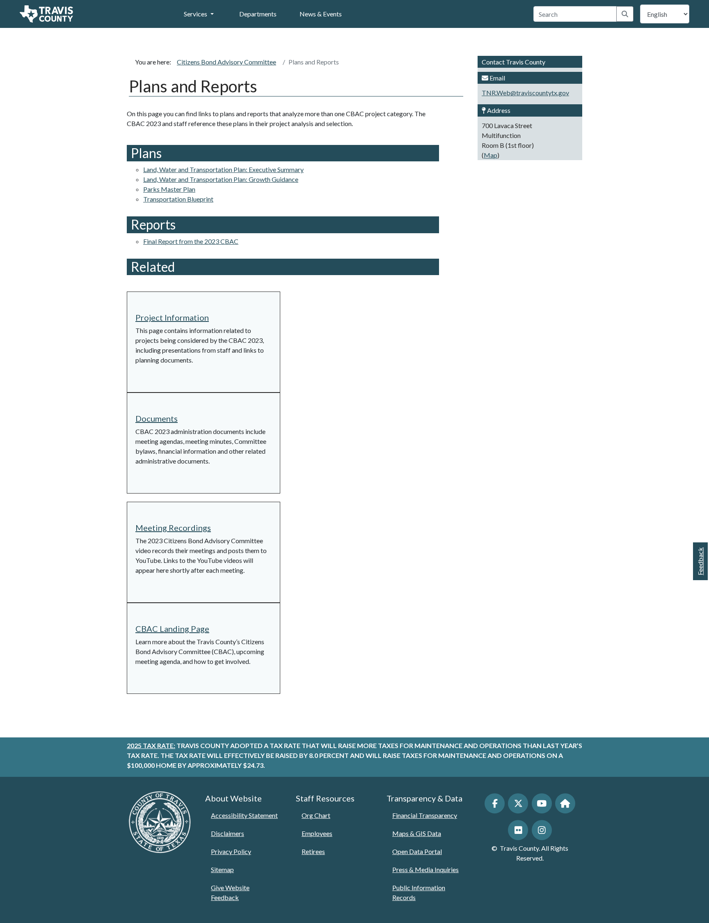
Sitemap (222, 869)
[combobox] (575, 14)
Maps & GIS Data (416, 833)
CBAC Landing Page (172, 629)
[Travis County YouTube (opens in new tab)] (542, 803)
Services (195, 14)
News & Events (321, 14)
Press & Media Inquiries (425, 869)
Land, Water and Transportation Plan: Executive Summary (223, 169)
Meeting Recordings (173, 528)
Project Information (172, 317)
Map (490, 155)
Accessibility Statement (244, 815)
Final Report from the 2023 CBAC (190, 241)
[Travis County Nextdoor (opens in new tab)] (565, 803)
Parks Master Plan (169, 189)
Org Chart (316, 815)
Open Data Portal (417, 851)
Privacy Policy (231, 851)
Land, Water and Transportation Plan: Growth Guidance (220, 179)
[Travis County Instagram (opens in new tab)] (542, 830)
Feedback (700, 561)
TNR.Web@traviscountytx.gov (525, 92)
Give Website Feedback (230, 892)
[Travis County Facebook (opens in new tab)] (495, 803)
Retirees (313, 851)
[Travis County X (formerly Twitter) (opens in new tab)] (518, 803)
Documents (156, 418)
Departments (258, 14)
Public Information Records (418, 892)
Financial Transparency (424, 815)
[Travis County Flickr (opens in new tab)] (518, 830)
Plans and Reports (313, 62)
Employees (317, 833)
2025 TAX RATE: (151, 745)
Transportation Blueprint (178, 199)
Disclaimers (227, 833)
